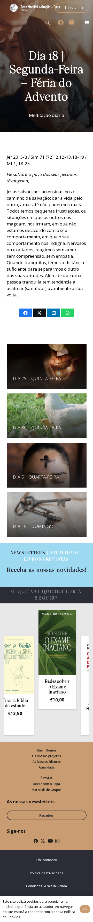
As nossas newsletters (31, 802)
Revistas (47, 777)
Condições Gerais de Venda (46, 886)
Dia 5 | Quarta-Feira (36, 477)
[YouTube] (50, 841)
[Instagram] (57, 841)
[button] (47, 23)
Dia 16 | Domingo (33, 526)
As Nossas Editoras (47, 761)
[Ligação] (46, 562)
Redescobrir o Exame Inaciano (48, 687)
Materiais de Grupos (46, 790)
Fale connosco (46, 860)
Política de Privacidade (46, 873)
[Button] (60, 23)
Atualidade (47, 767)
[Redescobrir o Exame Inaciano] (48, 642)
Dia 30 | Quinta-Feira (37, 428)
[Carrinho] (71, 21)
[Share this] (25, 313)
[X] (43, 841)
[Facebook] (36, 841)
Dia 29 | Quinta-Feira (37, 378)
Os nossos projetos (46, 756)
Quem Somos (46, 750)
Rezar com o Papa (46, 784)
